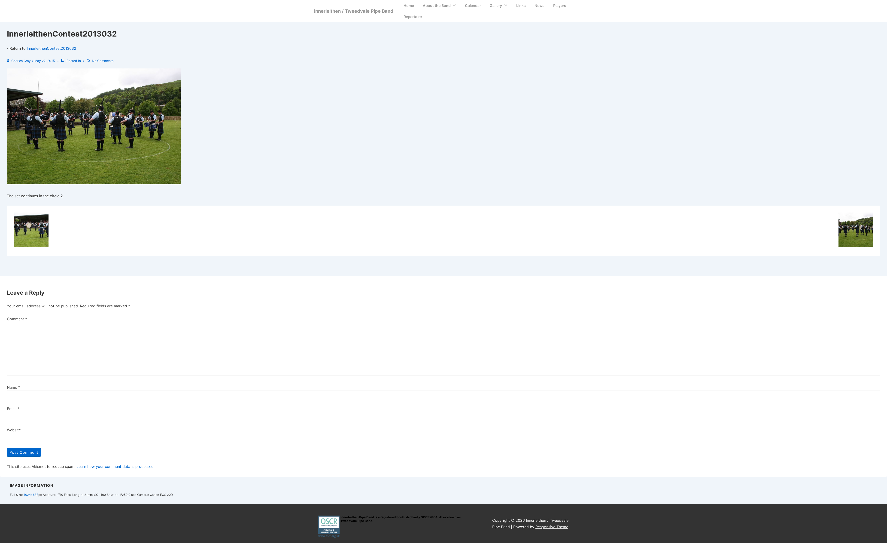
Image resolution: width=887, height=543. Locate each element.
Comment (17, 319)
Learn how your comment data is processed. (115, 466)
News (539, 5)
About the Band (437, 5)
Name (12, 387)
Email (11, 408)
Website (14, 430)
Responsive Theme (551, 526)
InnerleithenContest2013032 (51, 48)
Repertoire (413, 16)
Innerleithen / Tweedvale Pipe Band (353, 11)
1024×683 (31, 495)
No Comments (102, 61)
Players (559, 5)
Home (409, 5)
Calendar (473, 5)
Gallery (496, 5)
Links (521, 5)
